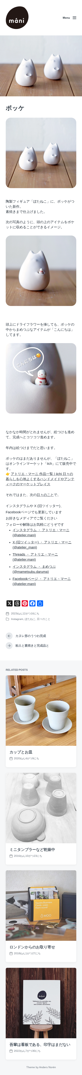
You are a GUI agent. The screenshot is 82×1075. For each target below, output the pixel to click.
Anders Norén (47, 1067)
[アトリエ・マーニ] (17, 17)
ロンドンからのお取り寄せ (32, 947)
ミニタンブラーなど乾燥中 (32, 849)
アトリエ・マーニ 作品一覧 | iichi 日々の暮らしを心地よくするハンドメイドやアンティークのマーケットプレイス (40, 479)
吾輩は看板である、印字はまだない (40, 1044)
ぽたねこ (30, 619)
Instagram (17, 619)
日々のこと (45, 495)
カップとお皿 (21, 752)
